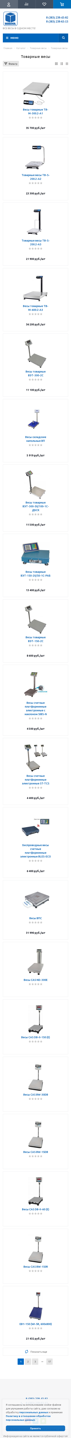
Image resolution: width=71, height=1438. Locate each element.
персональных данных (33, 1412)
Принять (35, 1428)
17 (49, 1361)
